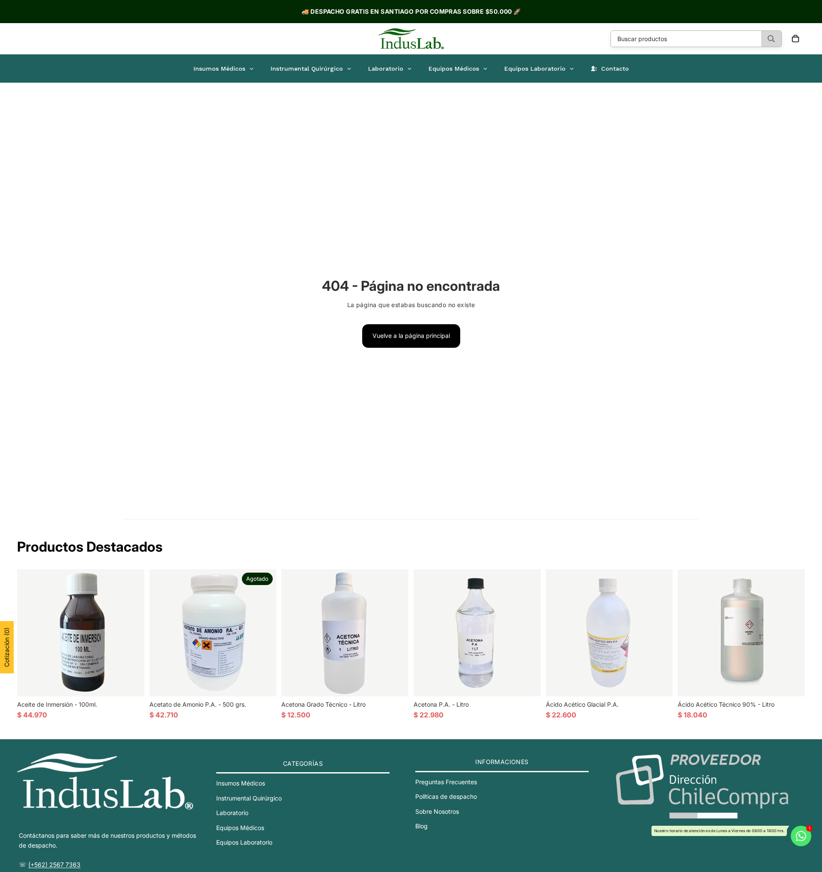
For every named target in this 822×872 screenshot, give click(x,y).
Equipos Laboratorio (244, 842)
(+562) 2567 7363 (54, 864)
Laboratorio (232, 812)
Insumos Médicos (240, 783)
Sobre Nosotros (437, 811)
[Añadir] (131, 683)
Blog (421, 826)
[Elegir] (659, 683)
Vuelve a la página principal (411, 335)
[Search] (771, 39)
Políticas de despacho (446, 796)
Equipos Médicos (240, 827)
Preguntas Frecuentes (446, 781)
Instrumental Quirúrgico (249, 797)
